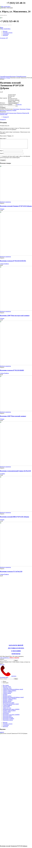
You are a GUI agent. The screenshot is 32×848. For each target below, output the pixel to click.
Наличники (7, 76)
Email (2, 153)
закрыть (2, 732)
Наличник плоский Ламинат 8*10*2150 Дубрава (16, 206)
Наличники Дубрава (15, 76)
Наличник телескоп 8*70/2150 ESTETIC (13, 261)
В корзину (3, 107)
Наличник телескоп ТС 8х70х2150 (11, 571)
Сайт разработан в (9, 657)
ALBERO (2, 473)
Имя (1, 150)
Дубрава (2, 209)
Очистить (19, 104)
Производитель (4, 104)
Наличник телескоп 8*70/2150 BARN (12, 370)
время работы (3, 15)
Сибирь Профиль (4, 263)
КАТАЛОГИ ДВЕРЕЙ (16, 645)
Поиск (16, 660)
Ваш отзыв (3, 138)
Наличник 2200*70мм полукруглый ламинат (14, 315)
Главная (2, 76)
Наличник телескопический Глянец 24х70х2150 (15, 471)
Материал (2, 103)
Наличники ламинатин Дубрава (8, 110)
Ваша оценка (4, 135)
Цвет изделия (3, 98)
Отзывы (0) (6, 117)
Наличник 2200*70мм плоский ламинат (13, 416)
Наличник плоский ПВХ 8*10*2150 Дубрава (14, 516)
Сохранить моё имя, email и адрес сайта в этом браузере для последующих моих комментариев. (15, 157)
